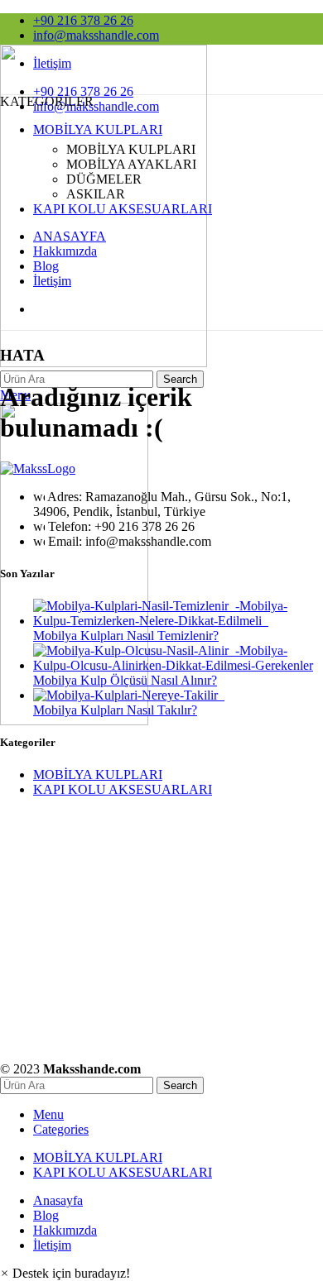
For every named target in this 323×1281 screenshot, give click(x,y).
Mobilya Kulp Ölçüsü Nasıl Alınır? (125, 680)
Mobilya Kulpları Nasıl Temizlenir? (126, 636)
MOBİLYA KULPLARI (97, 774)
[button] (65, 1273)
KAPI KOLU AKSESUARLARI (122, 789)
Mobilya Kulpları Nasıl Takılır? (115, 710)
